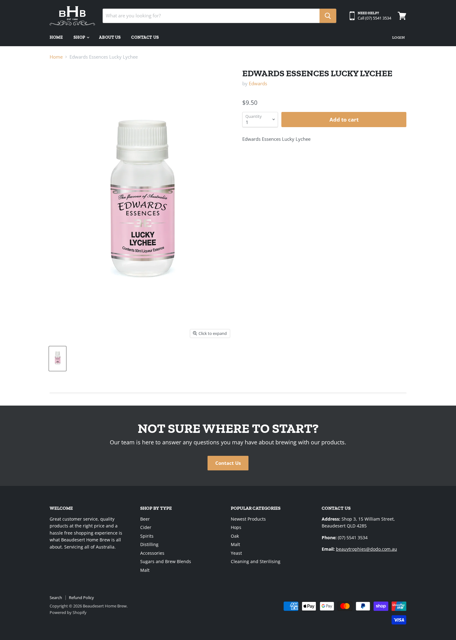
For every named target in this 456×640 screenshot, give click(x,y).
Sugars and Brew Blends (165, 561)
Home (56, 37)
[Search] (328, 16)
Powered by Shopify (68, 612)
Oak (235, 536)
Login (398, 37)
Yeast (236, 553)
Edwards (258, 83)
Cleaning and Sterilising (255, 561)
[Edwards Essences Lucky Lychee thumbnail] (57, 358)
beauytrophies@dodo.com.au (366, 549)
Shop (80, 37)
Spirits (147, 536)
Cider (145, 527)
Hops (236, 527)
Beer (145, 519)
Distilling (149, 544)
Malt (145, 570)
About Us (110, 37)
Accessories (152, 553)
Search (56, 597)
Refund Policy (81, 597)
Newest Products (248, 519)
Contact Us (145, 37)
